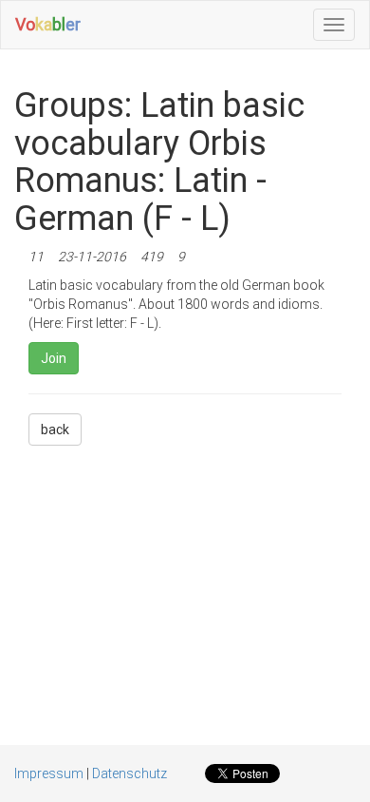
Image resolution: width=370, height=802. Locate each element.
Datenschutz (129, 773)
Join (53, 358)
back (55, 429)
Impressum (48, 773)
